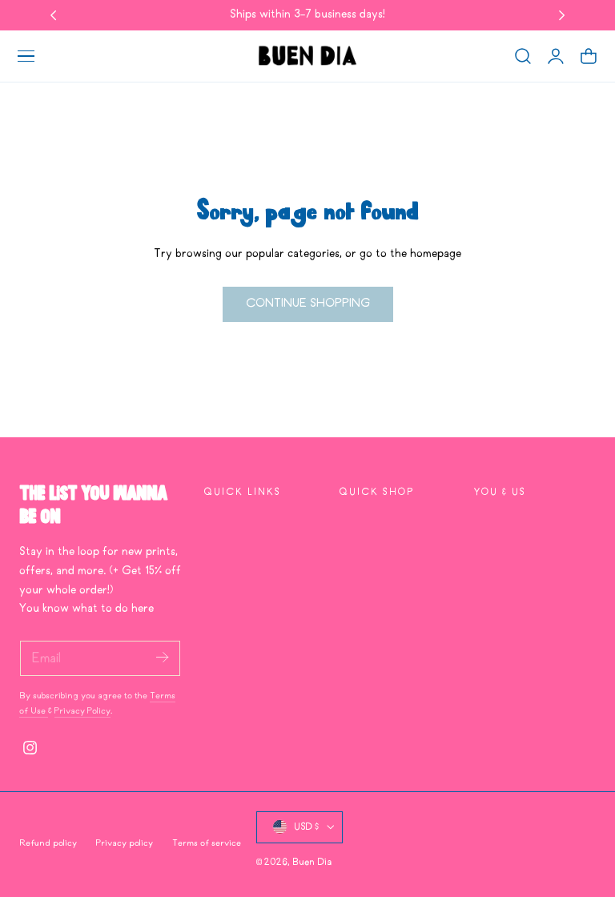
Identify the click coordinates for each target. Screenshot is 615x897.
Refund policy (48, 843)
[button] (25, 56)
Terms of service (206, 843)
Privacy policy (124, 843)
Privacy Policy (82, 711)
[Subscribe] (162, 657)
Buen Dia (312, 862)
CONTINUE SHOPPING (308, 304)
